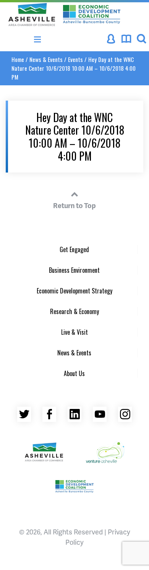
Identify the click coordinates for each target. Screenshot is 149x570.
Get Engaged (74, 249)
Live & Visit (74, 332)
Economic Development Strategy (74, 290)
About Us (74, 373)
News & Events (46, 59)
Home (17, 59)
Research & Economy (74, 311)
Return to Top (74, 205)
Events (75, 59)
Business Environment (74, 270)
